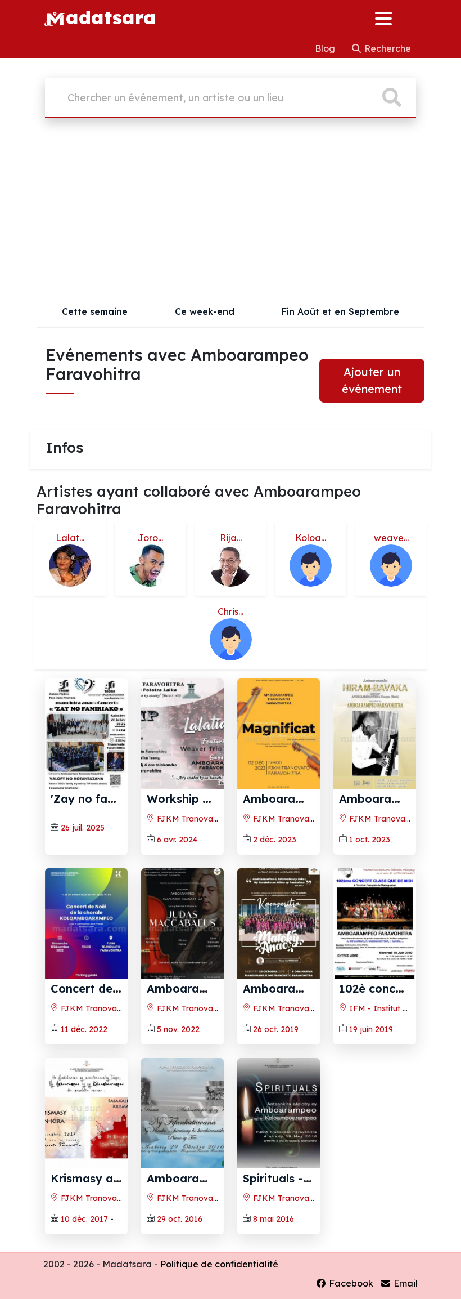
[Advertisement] (230, 211)
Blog (326, 48)
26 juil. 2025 (83, 828)
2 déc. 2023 (274, 839)
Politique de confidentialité (219, 1264)
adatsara (110, 17)
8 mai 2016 (273, 1219)
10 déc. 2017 (84, 1219)
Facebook (350, 1283)
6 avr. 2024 (177, 839)
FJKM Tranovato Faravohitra (211, 819)
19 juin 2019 (371, 1029)
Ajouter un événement (372, 380)
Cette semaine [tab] (95, 311)
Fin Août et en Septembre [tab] (340, 311)
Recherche (386, 48)
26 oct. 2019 (276, 1029)
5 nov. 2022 (178, 1029)
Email (404, 1283)
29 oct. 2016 (179, 1219)
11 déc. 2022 (84, 1029)
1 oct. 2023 (369, 839)
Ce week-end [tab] (204, 311)
